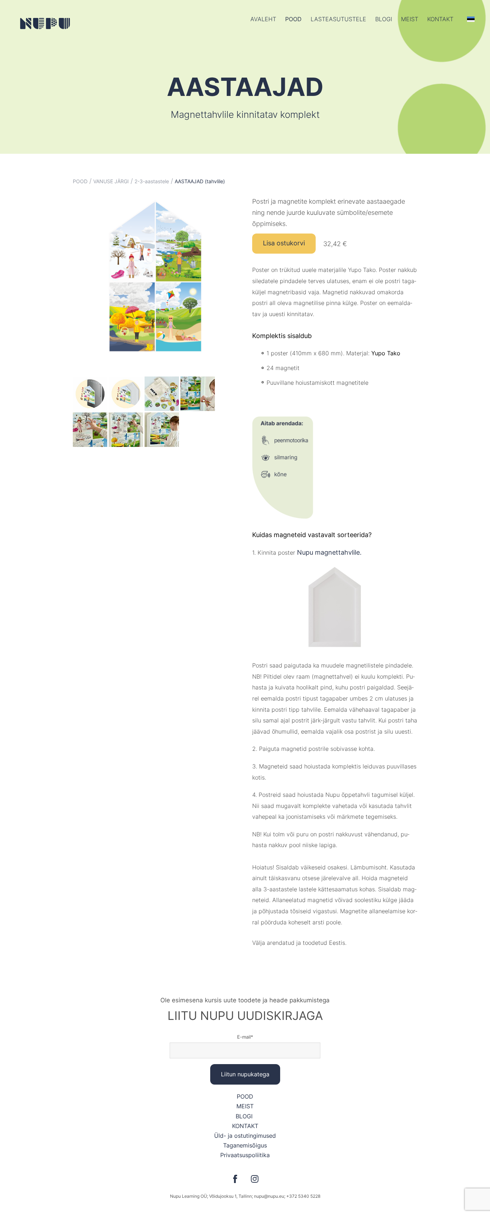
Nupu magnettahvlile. (329, 552)
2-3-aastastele (152, 181)
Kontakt (440, 19)
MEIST (245, 1106)
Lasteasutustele (338, 19)
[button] (471, 19)
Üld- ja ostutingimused (245, 1135)
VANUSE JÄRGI (111, 181)
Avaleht (263, 19)
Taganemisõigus (245, 1145)
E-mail (244, 1037)
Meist (409, 19)
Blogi (383, 19)
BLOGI (245, 1116)
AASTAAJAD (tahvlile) (200, 181)
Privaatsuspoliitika (245, 1155)
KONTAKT (245, 1125)
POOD (293, 19)
